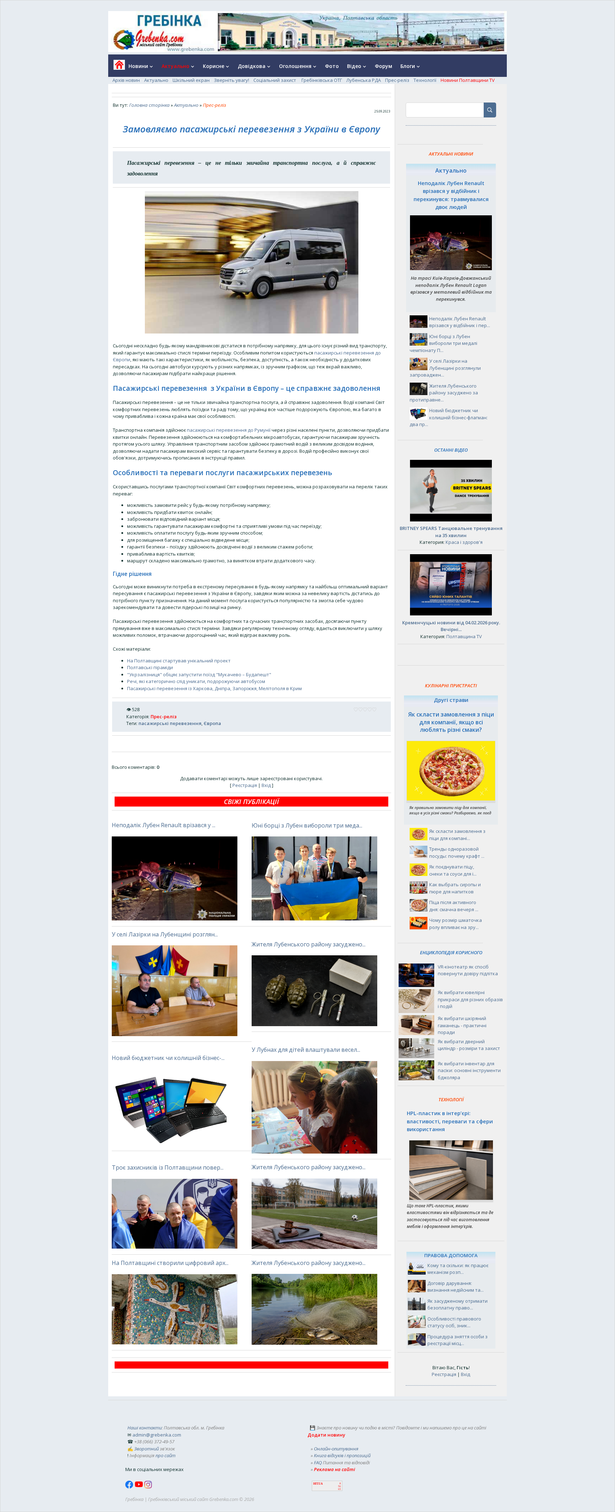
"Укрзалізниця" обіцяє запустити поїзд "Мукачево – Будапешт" (199, 674)
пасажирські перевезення (169, 723)
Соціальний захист (275, 80)
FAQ (318, 1462)
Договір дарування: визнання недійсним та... (455, 1286)
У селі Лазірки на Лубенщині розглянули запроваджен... (445, 368)
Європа (212, 723)
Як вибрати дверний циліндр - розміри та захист (469, 1045)
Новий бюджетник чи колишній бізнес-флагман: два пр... (449, 417)
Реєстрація (244, 785)
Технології (425, 80)
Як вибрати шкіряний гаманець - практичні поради (462, 1025)
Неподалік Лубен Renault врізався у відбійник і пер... (459, 322)
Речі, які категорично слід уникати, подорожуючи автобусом (196, 681)
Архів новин (126, 80)
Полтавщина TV (464, 636)
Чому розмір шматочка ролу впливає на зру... (455, 923)
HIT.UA (318, 1483)
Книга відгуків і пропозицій (342, 1455)
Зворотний (146, 1448)
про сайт (165, 1455)
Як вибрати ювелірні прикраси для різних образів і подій (470, 999)
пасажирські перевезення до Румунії (228, 430)
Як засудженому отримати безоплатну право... (457, 1304)
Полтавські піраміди (150, 667)
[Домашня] (116, 67)
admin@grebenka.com (156, 1435)
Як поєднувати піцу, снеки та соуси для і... (453, 870)
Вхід (266, 785)
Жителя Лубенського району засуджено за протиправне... (444, 393)
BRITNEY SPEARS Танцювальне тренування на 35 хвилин (451, 532)
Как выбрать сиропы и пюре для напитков (455, 888)
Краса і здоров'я (464, 542)
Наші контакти (144, 1427)
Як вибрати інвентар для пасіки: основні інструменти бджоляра (469, 1070)
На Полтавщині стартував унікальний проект (179, 660)
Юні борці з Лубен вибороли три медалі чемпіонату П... (443, 343)
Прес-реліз (397, 80)
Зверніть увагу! (231, 80)
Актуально (156, 80)
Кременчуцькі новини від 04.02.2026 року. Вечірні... (451, 626)
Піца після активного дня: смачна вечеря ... (453, 906)
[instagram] (148, 1487)
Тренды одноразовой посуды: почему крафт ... (456, 852)
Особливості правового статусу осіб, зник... (454, 1322)
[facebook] (130, 1487)
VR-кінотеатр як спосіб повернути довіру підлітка (468, 970)
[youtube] (139, 1487)
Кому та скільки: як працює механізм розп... (457, 1269)
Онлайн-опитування (336, 1448)
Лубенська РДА (363, 80)
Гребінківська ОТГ (321, 80)
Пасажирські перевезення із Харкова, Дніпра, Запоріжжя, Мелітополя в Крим (214, 688)
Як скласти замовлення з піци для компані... (457, 834)
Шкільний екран (191, 80)
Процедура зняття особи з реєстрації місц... (457, 1340)
